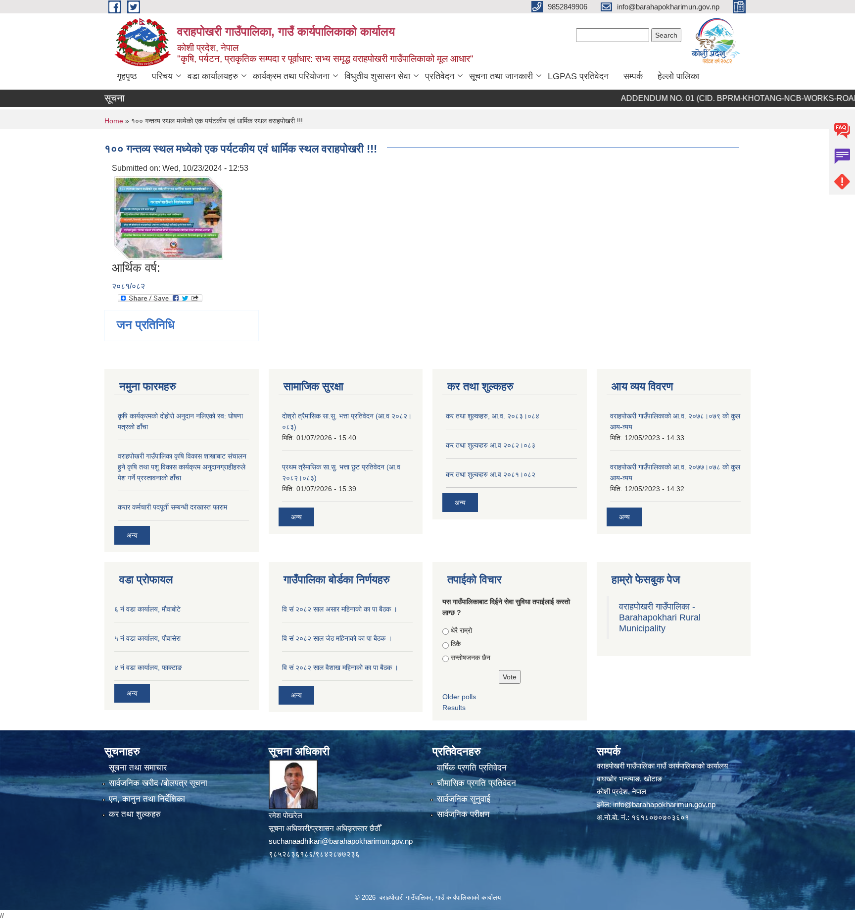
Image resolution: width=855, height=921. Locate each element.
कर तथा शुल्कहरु (135, 814)
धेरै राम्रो (461, 630)
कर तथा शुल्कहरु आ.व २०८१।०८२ (490, 474)
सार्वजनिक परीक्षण (463, 814)
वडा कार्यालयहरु (213, 76)
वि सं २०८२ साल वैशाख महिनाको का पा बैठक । (340, 667)
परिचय (162, 76)
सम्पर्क (633, 76)
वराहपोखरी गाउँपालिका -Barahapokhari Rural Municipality (660, 617)
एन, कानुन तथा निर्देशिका (147, 799)
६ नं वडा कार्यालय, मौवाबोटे (147, 609)
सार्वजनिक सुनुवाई (463, 799)
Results (454, 708)
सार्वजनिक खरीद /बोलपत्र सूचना (158, 783)
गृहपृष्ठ (127, 76)
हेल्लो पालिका (678, 76)
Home (113, 121)
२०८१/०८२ (128, 286)
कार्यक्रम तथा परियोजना (291, 76)
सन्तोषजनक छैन (470, 658)
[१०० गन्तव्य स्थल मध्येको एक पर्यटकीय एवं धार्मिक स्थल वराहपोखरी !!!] (168, 217)
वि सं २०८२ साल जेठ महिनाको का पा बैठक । (337, 638)
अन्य (132, 535)
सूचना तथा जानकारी (501, 76)
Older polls (459, 697)
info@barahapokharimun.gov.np (664, 804)
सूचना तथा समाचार (138, 767)
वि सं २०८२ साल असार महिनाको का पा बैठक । (339, 609)
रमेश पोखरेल (285, 815)
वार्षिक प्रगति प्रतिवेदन (472, 767)
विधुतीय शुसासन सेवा (377, 76)
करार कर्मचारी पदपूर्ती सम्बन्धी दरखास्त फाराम (172, 507)
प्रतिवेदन (439, 76)
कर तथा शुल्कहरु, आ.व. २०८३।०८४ (492, 416)
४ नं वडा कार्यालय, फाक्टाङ (148, 667)
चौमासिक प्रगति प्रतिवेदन (476, 783)
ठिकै (456, 644)
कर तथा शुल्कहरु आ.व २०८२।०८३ (490, 445)
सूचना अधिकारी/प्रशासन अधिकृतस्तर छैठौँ (324, 828)
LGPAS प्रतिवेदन (578, 76)
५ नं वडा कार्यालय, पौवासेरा (147, 638)
